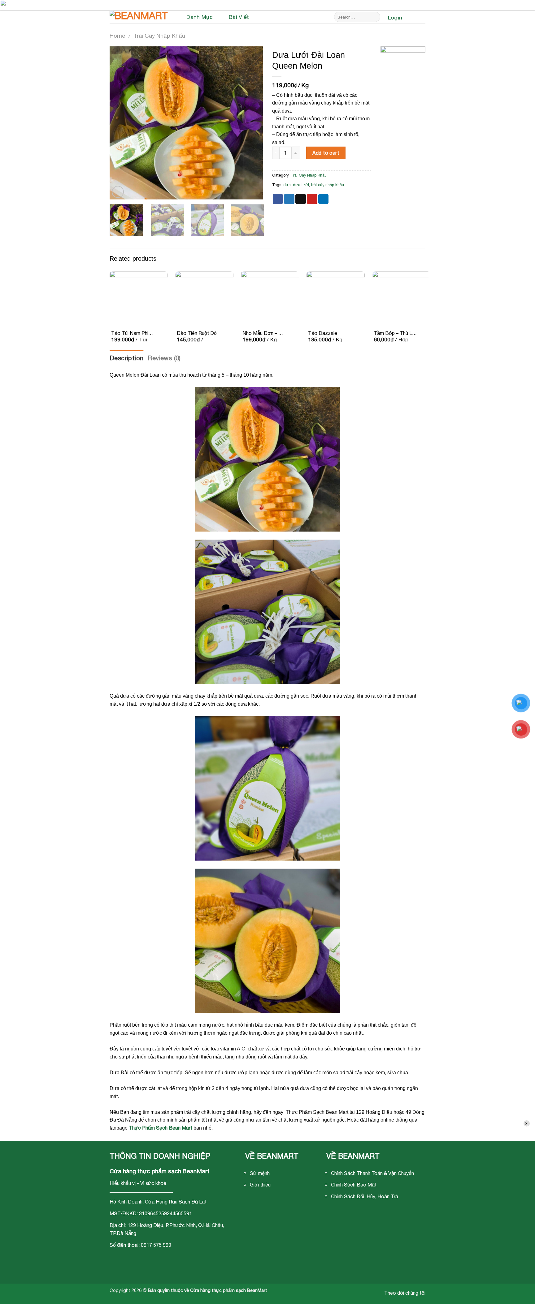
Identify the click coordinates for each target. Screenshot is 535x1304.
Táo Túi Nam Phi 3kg (129, 333)
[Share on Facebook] (278, 199)
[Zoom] (118, 192)
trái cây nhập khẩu (327, 184)
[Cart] (417, 17)
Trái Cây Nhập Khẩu (159, 35)
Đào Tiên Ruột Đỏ (197, 333)
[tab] (126, 358)
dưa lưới (301, 184)
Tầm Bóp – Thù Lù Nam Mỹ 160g (394, 333)
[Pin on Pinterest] (312, 199)
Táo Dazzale (322, 333)
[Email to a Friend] (300, 199)
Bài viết (239, 17)
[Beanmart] (141, 17)
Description (126, 357)
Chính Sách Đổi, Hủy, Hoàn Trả (364, 1196)
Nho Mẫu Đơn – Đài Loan (264, 333)
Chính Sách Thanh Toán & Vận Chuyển (372, 1173)
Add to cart (325, 153)
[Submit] (374, 17)
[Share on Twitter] (289, 199)
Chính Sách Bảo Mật (353, 1184)
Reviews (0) (164, 357)
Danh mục (199, 17)
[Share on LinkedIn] (323, 199)
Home (117, 35)
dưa (287, 184)
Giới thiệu (260, 1184)
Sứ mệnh (260, 1173)
